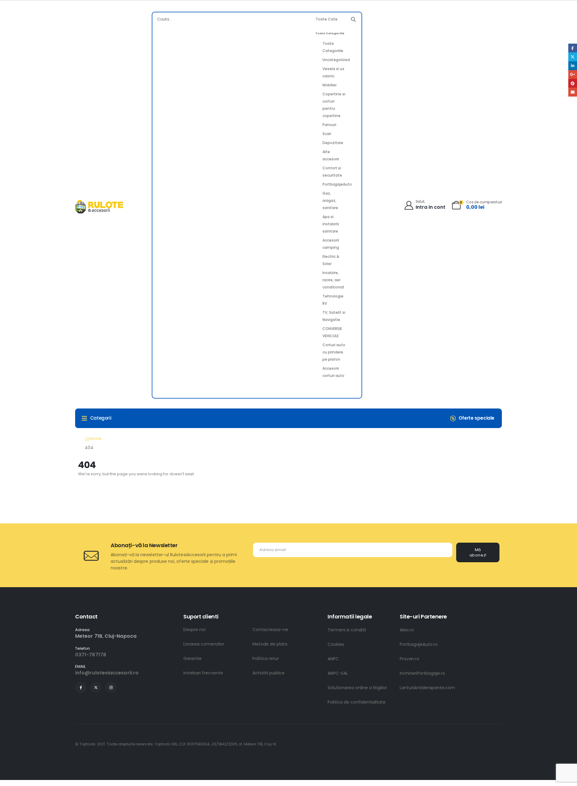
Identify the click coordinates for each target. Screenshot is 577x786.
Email (572, 92)
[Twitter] (96, 687)
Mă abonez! (478, 552)
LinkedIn (572, 65)
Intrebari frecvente (203, 673)
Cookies (336, 644)
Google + (572, 74)
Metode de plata (269, 644)
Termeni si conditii (347, 630)
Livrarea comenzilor (203, 644)
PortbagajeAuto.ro (419, 644)
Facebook (572, 48)
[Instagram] (111, 687)
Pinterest (572, 83)
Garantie (192, 658)
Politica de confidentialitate (357, 702)
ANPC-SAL (338, 673)
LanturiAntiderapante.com (427, 688)
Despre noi (194, 630)
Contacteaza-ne (270, 630)
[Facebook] (81, 687)
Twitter (572, 56)
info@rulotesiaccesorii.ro (107, 672)
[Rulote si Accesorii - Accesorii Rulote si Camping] (99, 207)
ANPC (333, 659)
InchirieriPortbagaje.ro (422, 673)
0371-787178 (90, 654)
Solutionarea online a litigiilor (357, 688)
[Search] (353, 19)
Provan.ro (409, 659)
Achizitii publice (268, 673)
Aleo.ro (407, 630)
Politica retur (265, 658)
